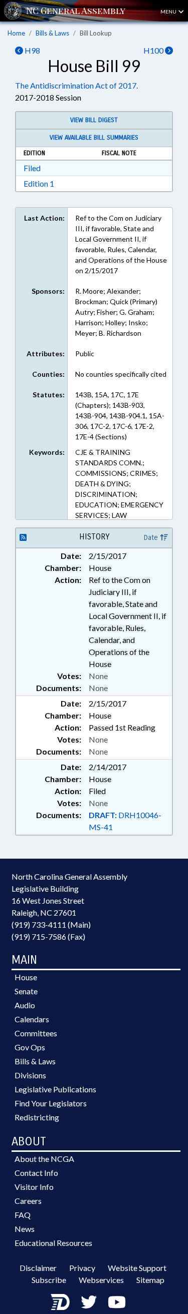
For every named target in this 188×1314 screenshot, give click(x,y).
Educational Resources (53, 1242)
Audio (25, 1005)
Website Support (137, 1267)
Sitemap (150, 1279)
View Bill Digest (94, 120)
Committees (36, 1033)
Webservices (101, 1279)
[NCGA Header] (75, 11)
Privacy (82, 1267)
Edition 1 (39, 183)
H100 (154, 50)
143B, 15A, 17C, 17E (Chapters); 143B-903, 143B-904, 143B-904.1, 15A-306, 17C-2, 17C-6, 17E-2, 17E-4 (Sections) (119, 415)
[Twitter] (89, 1301)
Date (152, 537)
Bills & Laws (52, 33)
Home (16, 33)
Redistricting (37, 1117)
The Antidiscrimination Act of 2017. (76, 85)
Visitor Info (34, 1186)
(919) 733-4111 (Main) (51, 924)
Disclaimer (38, 1267)
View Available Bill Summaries (94, 138)
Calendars (32, 1019)
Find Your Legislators (51, 1103)
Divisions (30, 1075)
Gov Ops (30, 1047)
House (26, 977)
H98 (31, 50)
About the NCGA (44, 1158)
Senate (26, 991)
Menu (168, 12)
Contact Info (36, 1172)
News (25, 1228)
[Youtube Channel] (117, 1301)
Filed (32, 168)
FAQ (23, 1214)
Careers (28, 1200)
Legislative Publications (55, 1089)
